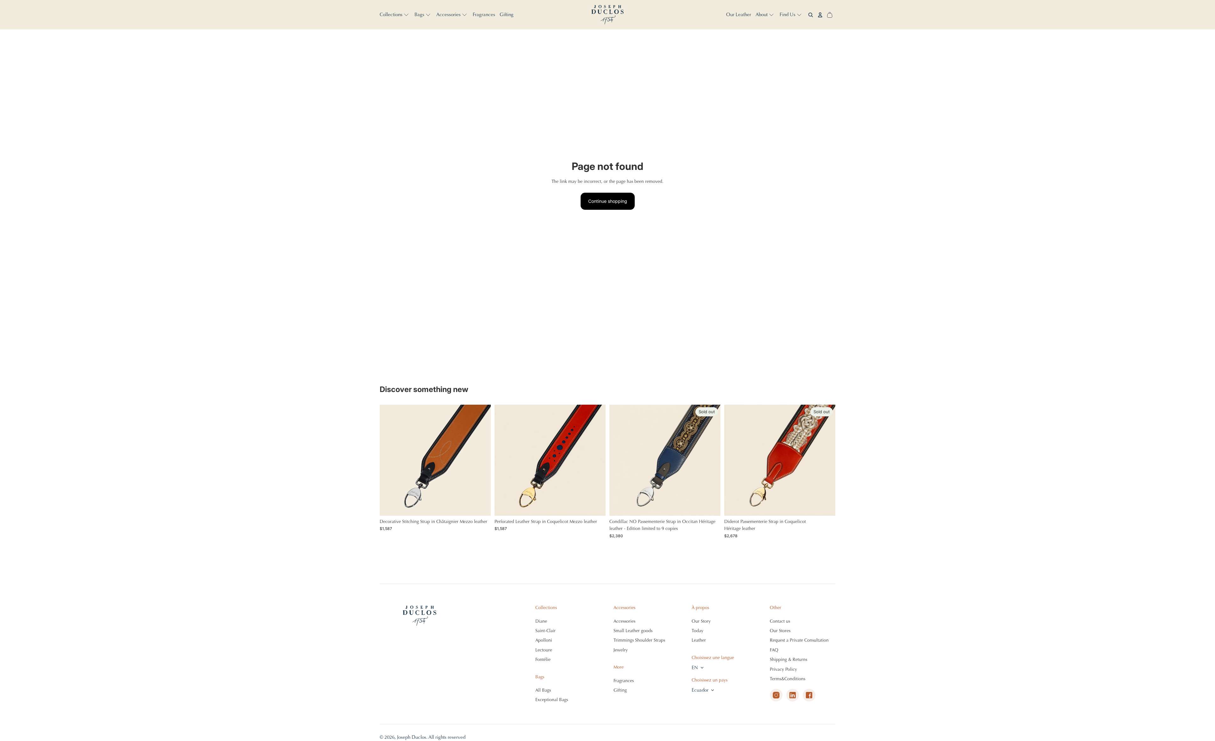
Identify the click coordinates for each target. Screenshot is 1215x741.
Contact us (780, 621)
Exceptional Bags (551, 699)
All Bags (543, 690)
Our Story (701, 621)
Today (697, 630)
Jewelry (621, 650)
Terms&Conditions (787, 679)
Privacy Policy (783, 669)
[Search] (811, 15)
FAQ (774, 650)
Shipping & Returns (788, 659)
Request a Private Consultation (799, 640)
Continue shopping (607, 201)
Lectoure (543, 650)
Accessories (624, 621)
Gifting (620, 690)
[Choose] (481, 506)
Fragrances (624, 680)
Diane (541, 621)
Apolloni (543, 640)
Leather (699, 640)
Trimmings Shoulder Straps (639, 640)
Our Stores (780, 630)
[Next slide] (481, 460)
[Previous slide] (389, 460)
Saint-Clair (545, 630)
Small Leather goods (633, 630)
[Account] (820, 15)
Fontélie (543, 659)
